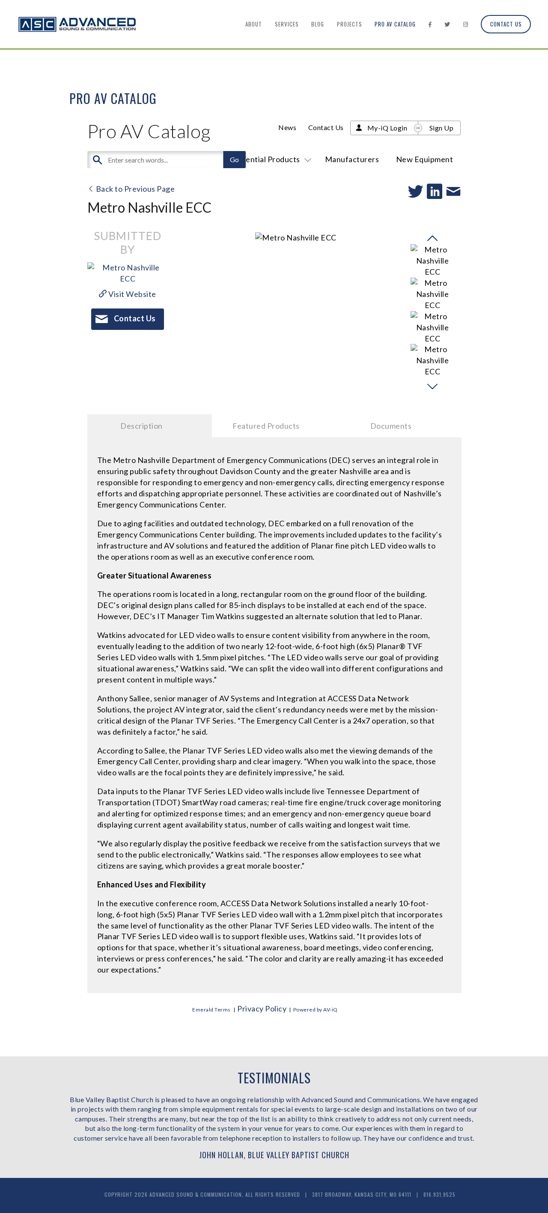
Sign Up (441, 128)
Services (287, 24)
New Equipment (424, 159)
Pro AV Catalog (395, 24)
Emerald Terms (211, 1009)
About (253, 24)
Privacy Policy (261, 1008)
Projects (349, 24)
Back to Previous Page (134, 188)
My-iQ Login (387, 128)
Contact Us (506, 24)
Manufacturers (352, 159)
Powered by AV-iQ (315, 1009)
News (287, 127)
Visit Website (131, 294)
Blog (317, 24)
